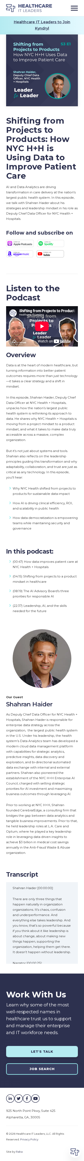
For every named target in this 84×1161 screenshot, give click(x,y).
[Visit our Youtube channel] (35, 1098)
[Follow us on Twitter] (18, 1098)
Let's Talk (42, 1052)
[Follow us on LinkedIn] (10, 1098)
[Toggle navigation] (73, 8)
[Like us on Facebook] (27, 1098)
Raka (19, 1151)
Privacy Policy (29, 1139)
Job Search (42, 1069)
